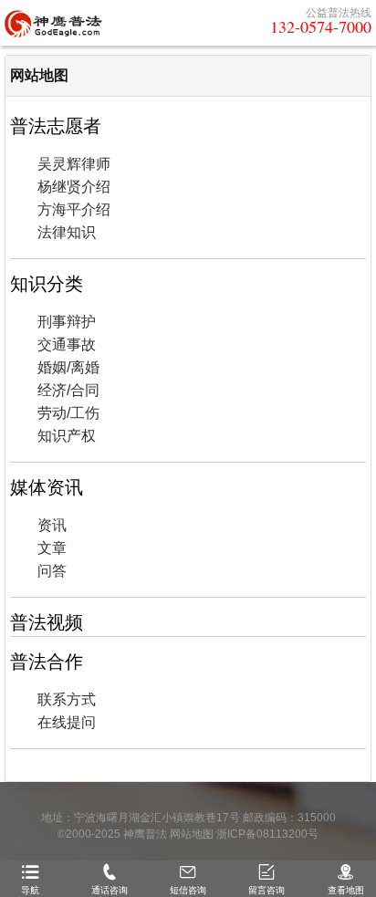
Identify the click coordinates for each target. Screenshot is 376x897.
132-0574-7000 (320, 26)
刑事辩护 (66, 321)
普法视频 (46, 622)
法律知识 (66, 232)
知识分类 (46, 284)
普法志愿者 (55, 126)
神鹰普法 (145, 834)
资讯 (52, 525)
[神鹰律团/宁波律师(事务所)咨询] (53, 23)
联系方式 (66, 699)
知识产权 (66, 435)
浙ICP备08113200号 (267, 834)
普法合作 (46, 662)
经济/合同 (68, 390)
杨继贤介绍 (73, 186)
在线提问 (66, 722)
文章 (52, 548)
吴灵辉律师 (73, 164)
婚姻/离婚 (68, 367)
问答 (52, 571)
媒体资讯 (46, 487)
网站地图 (39, 75)
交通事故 (66, 344)
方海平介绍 (73, 209)
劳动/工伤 (68, 413)
